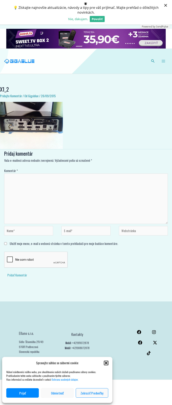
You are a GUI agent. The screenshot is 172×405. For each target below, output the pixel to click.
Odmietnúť (57, 393)
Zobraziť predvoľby (92, 393)
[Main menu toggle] (163, 61)
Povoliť (97, 19)
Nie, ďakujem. (78, 19)
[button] (106, 363)
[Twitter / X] (155, 342)
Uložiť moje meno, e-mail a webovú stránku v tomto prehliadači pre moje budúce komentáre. (64, 243)
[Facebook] (139, 332)
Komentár (11, 170)
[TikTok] (148, 353)
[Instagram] (154, 332)
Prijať (22, 393)
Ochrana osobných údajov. (65, 379)
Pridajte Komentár (11, 96)
